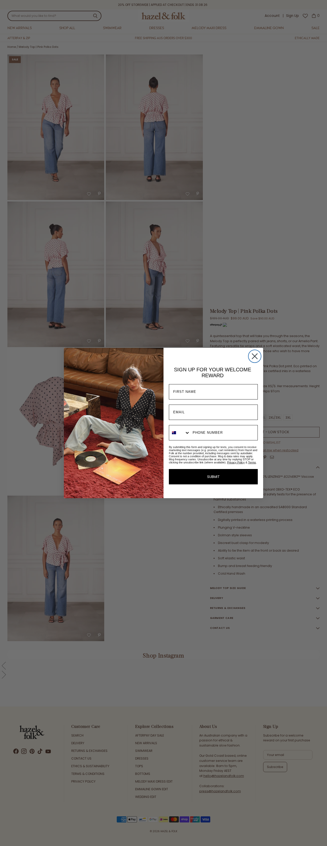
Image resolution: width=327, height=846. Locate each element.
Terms (252, 462)
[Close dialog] (254, 356)
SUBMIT (213, 476)
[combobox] (179, 432)
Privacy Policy (236, 462)
